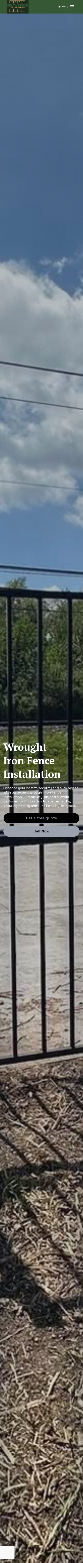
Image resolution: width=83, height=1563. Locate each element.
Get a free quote (41, 818)
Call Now (41, 831)
